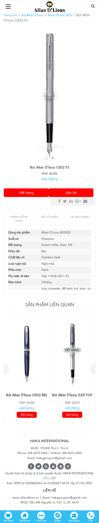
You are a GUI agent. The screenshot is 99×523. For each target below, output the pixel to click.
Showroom (24, 520)
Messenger (74, 520)
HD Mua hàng (80, 217)
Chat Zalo (41, 520)
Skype (58, 520)
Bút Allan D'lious (32, 15)
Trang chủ (10, 15)
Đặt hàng (27, 415)
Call (91, 520)
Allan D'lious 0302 (60, 15)
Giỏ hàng (8, 520)
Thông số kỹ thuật (19, 219)
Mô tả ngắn (49, 217)
